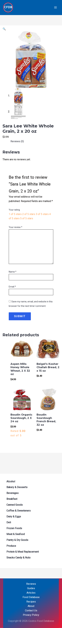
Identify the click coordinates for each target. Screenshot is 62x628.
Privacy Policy (31, 614)
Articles (31, 592)
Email (12, 286)
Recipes (31, 601)
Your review (15, 227)
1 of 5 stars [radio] (15, 214)
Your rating (14, 209)
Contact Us (31, 610)
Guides (31, 588)
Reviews (31, 583)
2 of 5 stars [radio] (28, 214)
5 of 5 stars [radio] (26, 218)
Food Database (31, 597)
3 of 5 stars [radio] (42, 214)
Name (12, 271)
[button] (4, 28)
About (31, 606)
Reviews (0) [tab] (17, 141)
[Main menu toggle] (55, 7)
